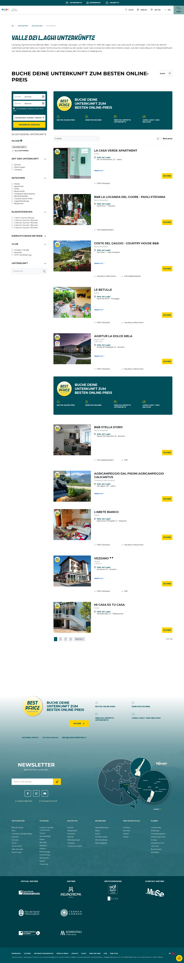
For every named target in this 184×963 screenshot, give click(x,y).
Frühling (126, 827)
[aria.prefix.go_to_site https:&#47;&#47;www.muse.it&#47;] (154, 892)
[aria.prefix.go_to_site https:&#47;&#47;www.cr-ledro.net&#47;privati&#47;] (29, 933)
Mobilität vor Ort (157, 843)
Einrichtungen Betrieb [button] (27, 236)
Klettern (43, 849)
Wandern (43, 846)
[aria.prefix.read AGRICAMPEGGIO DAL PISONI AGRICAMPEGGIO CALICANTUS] (72, 486)
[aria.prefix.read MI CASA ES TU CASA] (72, 617)
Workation (155, 852)
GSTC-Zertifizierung (22, 255)
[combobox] (76, 138)
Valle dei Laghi (17, 849)
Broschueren (156, 849)
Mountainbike (45, 836)
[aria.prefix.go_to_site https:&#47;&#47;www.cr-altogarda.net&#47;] (29, 892)
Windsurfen (44, 858)
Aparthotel (19, 186)
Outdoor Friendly (21, 250)
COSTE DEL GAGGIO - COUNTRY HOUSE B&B (126, 243)
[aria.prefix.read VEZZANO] (72, 571)
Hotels (17, 184)
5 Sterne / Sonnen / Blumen (26, 228)
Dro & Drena (17, 846)
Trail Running (45, 855)
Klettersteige (45, 852)
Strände (70, 837)
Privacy (75, 953)
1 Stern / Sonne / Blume (24, 218)
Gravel (42, 839)
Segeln (42, 861)
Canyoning (44, 864)
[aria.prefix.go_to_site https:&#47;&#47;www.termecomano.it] (71, 913)
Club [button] (15, 244)
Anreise (154, 840)
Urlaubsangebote (158, 834)
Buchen (167, 176)
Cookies (27, 953)
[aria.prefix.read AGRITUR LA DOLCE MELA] (72, 348)
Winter (126, 837)
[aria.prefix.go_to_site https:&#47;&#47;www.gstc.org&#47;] (113, 892)
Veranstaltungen (102, 827)
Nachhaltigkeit (101, 843)
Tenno (14, 843)
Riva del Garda (17, 827)
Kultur (97, 834)
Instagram (36, 793)
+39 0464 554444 (50, 738)
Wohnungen (19, 167)
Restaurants (72, 831)
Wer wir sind (95, 953)
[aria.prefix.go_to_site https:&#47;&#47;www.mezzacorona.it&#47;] (71, 892)
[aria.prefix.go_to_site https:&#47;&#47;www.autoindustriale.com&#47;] (71, 933)
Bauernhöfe (19, 191)
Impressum (16, 953)
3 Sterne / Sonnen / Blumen (26, 223)
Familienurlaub (101, 837)
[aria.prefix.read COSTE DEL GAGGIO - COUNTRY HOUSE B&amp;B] (72, 255)
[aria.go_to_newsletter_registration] (57, 782)
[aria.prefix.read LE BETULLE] (72, 302)
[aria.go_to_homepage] (10, 10)
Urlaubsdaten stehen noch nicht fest (28, 110)
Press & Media (62, 953)
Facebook (28, 793)
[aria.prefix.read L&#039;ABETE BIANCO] (72, 524)
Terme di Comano (74, 846)
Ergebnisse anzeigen (29, 125)
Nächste (79, 639)
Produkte (71, 834)
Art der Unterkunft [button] (25, 158)
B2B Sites (114, 953)
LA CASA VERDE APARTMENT (115, 150)
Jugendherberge (21, 201)
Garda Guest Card (158, 837)
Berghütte (18, 204)
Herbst (126, 834)
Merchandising (101, 840)
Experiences (95, 3)
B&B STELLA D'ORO (108, 427)
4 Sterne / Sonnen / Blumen (26, 225)
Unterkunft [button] (20, 263)
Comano (15, 840)
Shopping (71, 843)
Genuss (70, 827)
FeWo (16, 189)
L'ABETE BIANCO (106, 512)
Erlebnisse (155, 831)
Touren (42, 833)
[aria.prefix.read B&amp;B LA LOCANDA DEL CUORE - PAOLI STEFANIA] (72, 209)
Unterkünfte (75, 3)
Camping (18, 170)
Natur (97, 831)
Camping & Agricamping (24, 194)
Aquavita (18, 252)
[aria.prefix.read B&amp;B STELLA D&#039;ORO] (72, 439)
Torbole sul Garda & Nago (22, 834)
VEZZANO (101, 558)
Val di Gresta (16, 852)
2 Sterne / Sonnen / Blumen (26, 220)
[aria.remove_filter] (25, 147)
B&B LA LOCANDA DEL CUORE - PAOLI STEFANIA (129, 197)
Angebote (114, 3)
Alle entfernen (21, 151)
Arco (13, 831)
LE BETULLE (103, 289)
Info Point (155, 846)
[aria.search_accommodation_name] (44, 271)
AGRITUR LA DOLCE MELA (113, 336)
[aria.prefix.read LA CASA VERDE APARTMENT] (72, 163)
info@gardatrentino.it (74, 738)
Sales (83, 953)
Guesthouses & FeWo (23, 199)
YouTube (45, 793)
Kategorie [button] (18, 178)
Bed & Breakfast (21, 196)
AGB (105, 953)
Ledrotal (15, 837)
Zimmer (17, 165)
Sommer (126, 831)
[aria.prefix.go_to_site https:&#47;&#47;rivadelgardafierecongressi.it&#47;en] (29, 913)
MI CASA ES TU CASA (109, 604)
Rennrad (43, 842)
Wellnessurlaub (73, 840)
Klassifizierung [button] (22, 212)
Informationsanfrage (43, 953)
